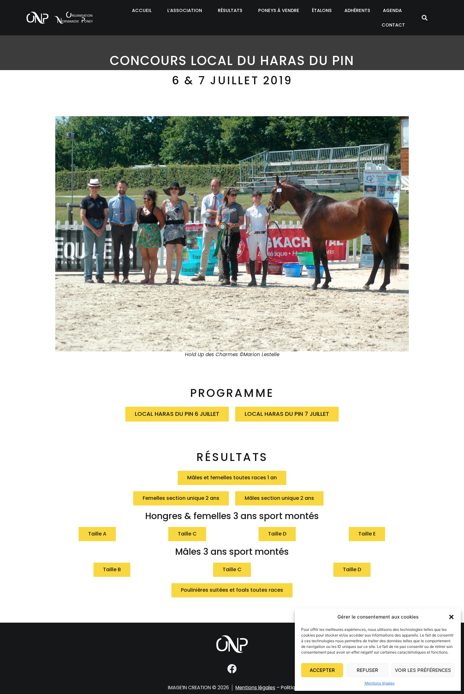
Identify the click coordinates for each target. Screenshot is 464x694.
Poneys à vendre (278, 10)
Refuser (367, 670)
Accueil (142, 10)
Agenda (392, 10)
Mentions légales (380, 683)
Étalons (322, 10)
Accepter (322, 670)
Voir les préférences (423, 670)
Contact (393, 25)
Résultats (230, 10)
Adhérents (357, 10)
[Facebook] (232, 668)
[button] (451, 617)
